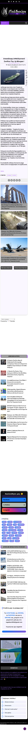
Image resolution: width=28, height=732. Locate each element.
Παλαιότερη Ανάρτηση (21, 268)
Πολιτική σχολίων (8, 716)
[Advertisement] (14, 41)
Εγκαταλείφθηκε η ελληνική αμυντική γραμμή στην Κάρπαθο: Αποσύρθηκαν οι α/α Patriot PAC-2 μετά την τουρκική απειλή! (13, 259)
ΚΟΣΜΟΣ (14, 175)
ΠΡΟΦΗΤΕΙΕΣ (16, 538)
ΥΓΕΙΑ (15, 524)
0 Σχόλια (24, 64)
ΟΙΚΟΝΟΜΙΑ (17, 527)
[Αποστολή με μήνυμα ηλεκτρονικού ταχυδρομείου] (11, 67)
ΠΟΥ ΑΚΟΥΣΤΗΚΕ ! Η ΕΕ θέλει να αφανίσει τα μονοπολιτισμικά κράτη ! (17, 583)
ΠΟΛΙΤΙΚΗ (11, 527)
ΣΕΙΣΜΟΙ (17, 540)
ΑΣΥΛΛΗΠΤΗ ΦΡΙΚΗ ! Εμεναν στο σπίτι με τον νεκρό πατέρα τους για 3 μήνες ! (17, 552)
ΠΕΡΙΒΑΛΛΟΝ (21, 524)
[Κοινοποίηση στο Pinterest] (17, 67)
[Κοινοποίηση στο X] (14, 67)
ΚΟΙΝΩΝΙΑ (5, 530)
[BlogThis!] (12, 67)
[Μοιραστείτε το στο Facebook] (15, 67)
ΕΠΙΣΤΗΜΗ (20, 530)
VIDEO (4, 524)
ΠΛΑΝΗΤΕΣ (14, 532)
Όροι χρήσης (7, 712)
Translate (12, 321)
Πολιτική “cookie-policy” (10, 709)
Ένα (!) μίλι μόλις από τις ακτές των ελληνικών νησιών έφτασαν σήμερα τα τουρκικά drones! (17, 424)
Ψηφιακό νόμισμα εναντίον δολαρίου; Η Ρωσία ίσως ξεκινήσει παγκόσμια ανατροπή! (17, 438)
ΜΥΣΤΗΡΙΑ (5, 527)
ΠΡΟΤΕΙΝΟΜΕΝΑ (17, 521)
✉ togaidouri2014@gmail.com (14, 631)
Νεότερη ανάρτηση (6, 268)
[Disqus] (14, 294)
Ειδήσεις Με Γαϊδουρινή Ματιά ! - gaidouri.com (14, 723)
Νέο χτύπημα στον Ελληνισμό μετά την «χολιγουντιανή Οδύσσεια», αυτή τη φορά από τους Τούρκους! (13, 206)
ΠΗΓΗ (2, 171)
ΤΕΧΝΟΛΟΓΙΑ (5, 540)
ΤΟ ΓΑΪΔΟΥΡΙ (18, 535)
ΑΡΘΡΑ (9, 538)
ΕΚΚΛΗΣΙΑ (21, 532)
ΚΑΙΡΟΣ (4, 538)
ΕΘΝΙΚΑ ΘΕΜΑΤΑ (12, 530)
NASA (4, 532)
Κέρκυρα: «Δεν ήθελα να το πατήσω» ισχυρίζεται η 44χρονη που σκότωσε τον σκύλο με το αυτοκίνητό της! (13, 233)
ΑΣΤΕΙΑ (8, 532)
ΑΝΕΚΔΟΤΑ (5, 535)
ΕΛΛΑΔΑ (9, 175)
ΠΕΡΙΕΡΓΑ (9, 524)
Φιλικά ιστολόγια (8, 702)
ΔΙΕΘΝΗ (11, 540)
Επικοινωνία (7, 705)
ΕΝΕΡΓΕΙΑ (11, 535)
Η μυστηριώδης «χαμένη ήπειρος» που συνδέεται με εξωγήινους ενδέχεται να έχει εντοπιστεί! (16, 391)
